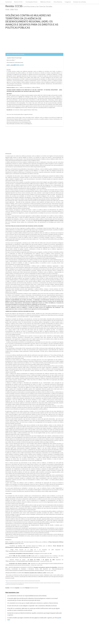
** (6, 582)
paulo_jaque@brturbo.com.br (15, 65)
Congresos (68, 2)
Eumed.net (8, 2)
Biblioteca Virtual (45, 2)
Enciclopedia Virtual (31, 2)
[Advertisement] (34, 42)
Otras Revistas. (58, 2)
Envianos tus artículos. (79, 2)
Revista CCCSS (18, 2)
